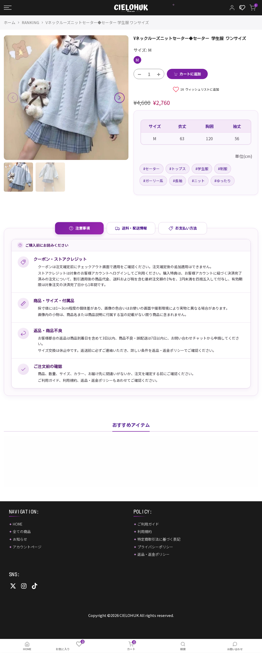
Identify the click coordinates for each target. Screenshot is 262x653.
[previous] (13, 98)
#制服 (222, 168)
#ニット (198, 180)
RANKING (30, 22)
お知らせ (20, 539)
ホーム (9, 22)
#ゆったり (222, 180)
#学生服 (201, 168)
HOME (18, 524)
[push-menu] (8, 8)
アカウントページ (27, 546)
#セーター (151, 168)
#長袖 (177, 180)
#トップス (177, 168)
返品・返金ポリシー (97, 380)
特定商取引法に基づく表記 (158, 539)
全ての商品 (22, 531)
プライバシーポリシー (155, 546)
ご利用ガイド (48, 380)
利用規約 (70, 380)
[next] (119, 98)
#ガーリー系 (153, 180)
